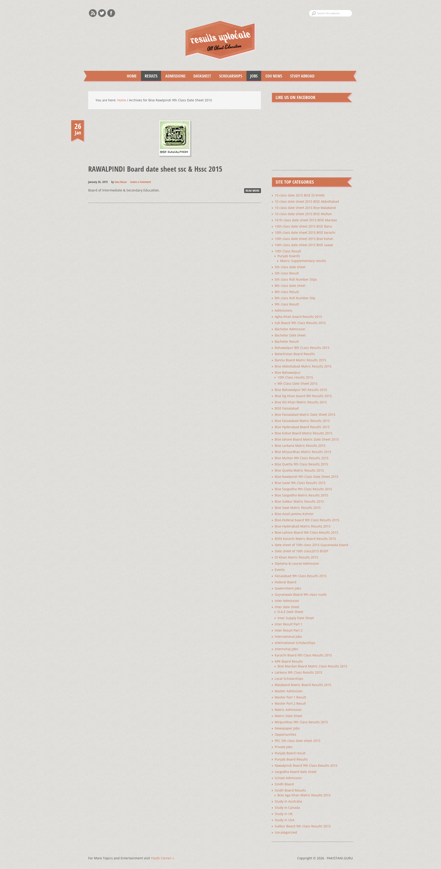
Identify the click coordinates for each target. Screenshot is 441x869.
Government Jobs (288, 588)
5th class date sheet (290, 267)
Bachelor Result (287, 341)
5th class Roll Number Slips (296, 279)
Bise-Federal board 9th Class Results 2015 (307, 520)
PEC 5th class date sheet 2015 (297, 740)
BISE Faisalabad (287, 408)
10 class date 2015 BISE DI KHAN (300, 195)
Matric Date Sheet (288, 716)
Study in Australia (288, 801)
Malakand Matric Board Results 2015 (303, 685)
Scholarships (228, 76)
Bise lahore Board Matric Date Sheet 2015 (307, 439)
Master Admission (288, 691)
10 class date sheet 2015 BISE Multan (303, 214)
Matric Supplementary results (303, 261)
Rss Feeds (93, 13)
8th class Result (287, 292)
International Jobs (288, 636)
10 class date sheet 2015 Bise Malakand (305, 207)
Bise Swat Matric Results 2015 (298, 507)
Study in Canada (287, 807)
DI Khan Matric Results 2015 (296, 557)
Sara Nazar (121, 182)
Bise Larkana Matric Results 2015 (300, 445)
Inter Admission (287, 600)
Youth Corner (162, 858)
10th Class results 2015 (295, 377)
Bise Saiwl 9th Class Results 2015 (300, 483)
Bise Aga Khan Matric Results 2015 (304, 795)
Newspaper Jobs (287, 728)
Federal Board (285, 582)
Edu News (272, 76)
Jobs (251, 76)
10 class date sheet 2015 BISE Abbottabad (307, 201)
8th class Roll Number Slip (295, 298)
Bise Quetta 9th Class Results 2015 (301, 464)
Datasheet (200, 76)
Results (149, 76)
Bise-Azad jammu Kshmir (294, 514)
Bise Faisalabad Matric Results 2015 (302, 421)
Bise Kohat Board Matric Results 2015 (303, 433)
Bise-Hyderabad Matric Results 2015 (303, 526)
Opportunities (285, 734)
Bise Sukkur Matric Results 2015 (299, 501)
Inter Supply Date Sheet (295, 618)
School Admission (288, 778)
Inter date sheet (287, 607)
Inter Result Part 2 (288, 630)
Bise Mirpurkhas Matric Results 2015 (303, 452)
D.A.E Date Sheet (290, 612)
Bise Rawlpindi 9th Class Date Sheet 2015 (306, 476)
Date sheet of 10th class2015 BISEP (301, 551)
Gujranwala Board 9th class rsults (301, 594)
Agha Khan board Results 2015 (298, 316)
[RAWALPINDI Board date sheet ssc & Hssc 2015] (174, 160)
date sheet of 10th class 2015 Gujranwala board (311, 545)
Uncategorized (286, 832)
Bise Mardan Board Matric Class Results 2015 (312, 666)
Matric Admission (288, 709)
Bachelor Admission (290, 329)
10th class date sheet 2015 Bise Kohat (304, 238)
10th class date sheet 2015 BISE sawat (304, 245)
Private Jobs (284, 747)
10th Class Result (288, 251)
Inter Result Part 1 (288, 624)
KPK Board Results (289, 661)
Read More (253, 190)
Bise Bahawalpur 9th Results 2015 (301, 389)
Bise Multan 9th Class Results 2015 (301, 458)
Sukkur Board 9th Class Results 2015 (303, 826)
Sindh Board (284, 784)
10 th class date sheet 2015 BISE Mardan (306, 220)
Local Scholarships (289, 678)
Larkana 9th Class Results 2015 (298, 672)
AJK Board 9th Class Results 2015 (300, 323)
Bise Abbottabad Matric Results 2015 (303, 366)
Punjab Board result (290, 753)
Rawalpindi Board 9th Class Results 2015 (306, 765)
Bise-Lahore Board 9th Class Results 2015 (306, 532)
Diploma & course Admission (297, 563)
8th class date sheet (290, 285)
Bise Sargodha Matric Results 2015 (301, 495)
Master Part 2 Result (290, 703)
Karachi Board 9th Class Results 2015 (303, 655)
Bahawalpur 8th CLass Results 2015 (302, 347)
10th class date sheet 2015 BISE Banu (303, 226)
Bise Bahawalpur (288, 372)
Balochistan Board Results (295, 354)
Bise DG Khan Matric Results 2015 (301, 402)
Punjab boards (288, 256)
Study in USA (284, 820)
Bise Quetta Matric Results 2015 (299, 470)
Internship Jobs (286, 649)
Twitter (102, 13)
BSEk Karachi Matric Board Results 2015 (305, 538)
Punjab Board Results (291, 759)
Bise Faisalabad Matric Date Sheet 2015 (305, 414)
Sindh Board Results (290, 790)
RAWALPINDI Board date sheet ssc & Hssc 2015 (155, 169)
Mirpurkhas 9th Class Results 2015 (301, 722)
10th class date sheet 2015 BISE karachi (305, 232)
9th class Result (287, 304)
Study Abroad (300, 76)
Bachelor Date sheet (290, 335)
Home (132, 76)
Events (280, 569)
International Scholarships (295, 643)
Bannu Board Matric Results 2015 (300, 360)
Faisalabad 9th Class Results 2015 (301, 576)
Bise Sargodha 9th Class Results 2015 (303, 489)
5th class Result (287, 273)
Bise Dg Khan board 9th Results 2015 (303, 396)
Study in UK (284, 814)
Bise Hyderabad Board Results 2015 (302, 427)
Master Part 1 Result (290, 697)
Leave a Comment (140, 182)
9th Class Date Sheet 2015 (297, 383)
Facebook (111, 13)
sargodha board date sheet (296, 771)
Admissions (173, 76)
